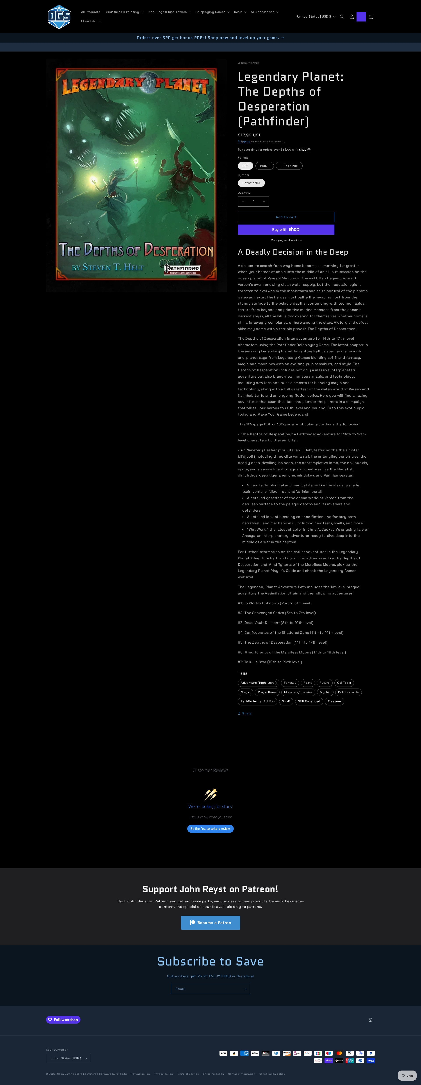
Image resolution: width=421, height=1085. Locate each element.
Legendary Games (248, 63)
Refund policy (140, 1073)
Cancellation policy (272, 1073)
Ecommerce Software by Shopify (105, 1074)
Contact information (241, 1073)
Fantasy (290, 683)
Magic (245, 692)
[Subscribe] (245, 989)
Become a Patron (214, 922)
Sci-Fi (286, 701)
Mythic (325, 692)
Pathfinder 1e (348, 692)
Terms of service (188, 1073)
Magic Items (267, 692)
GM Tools (344, 683)
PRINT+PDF (289, 166)
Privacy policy (163, 1073)
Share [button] (247, 713)
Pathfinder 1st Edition (258, 701)
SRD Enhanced (309, 701)
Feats (308, 683)
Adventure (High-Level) (259, 683)
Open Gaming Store (69, 1074)
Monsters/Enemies (298, 692)
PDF (246, 166)
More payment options (286, 240)
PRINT (264, 166)
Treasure (334, 701)
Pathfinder (251, 183)
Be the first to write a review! (210, 829)
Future (325, 683)
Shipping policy (213, 1073)
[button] (124, 11)
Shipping (244, 141)
